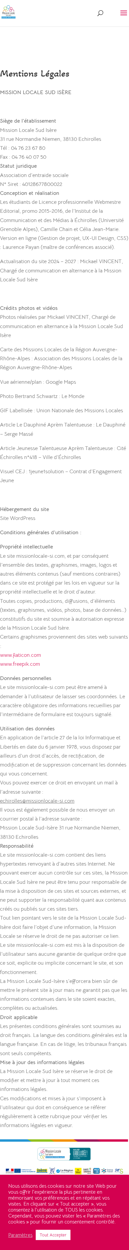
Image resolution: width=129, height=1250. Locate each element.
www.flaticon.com (20, 655)
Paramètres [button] (20, 1235)
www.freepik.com (20, 664)
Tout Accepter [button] (53, 1235)
